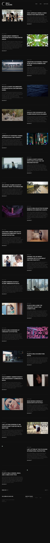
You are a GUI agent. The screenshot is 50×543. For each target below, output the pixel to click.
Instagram (31, 497)
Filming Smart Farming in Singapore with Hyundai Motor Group (12, 37)
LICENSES (3, 500)
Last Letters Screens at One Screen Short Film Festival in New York (11, 426)
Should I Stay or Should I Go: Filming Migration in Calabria (37, 113)
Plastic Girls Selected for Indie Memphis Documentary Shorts (37, 209)
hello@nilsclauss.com (7, 496)
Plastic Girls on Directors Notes (36, 354)
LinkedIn (26, 497)
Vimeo (40, 497)
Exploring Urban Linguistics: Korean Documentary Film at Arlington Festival (11, 233)
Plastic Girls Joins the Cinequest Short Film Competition (34, 307)
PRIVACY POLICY (4, 501)
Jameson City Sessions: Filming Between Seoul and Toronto (12, 136)
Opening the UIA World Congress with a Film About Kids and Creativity (36, 258)
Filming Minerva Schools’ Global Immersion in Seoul (10, 282)
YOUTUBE (36, 497)
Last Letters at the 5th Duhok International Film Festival (37, 450)
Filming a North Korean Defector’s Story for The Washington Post (35, 161)
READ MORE (29, 23)
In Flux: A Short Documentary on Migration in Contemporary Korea (12, 88)
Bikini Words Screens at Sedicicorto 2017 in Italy (35, 401)
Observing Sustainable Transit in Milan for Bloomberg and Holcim (37, 63)
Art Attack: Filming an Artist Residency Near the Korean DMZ (12, 185)
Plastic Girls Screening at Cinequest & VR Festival (10, 330)
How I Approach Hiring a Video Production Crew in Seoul (37, 13)
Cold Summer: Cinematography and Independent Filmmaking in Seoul (12, 378)
